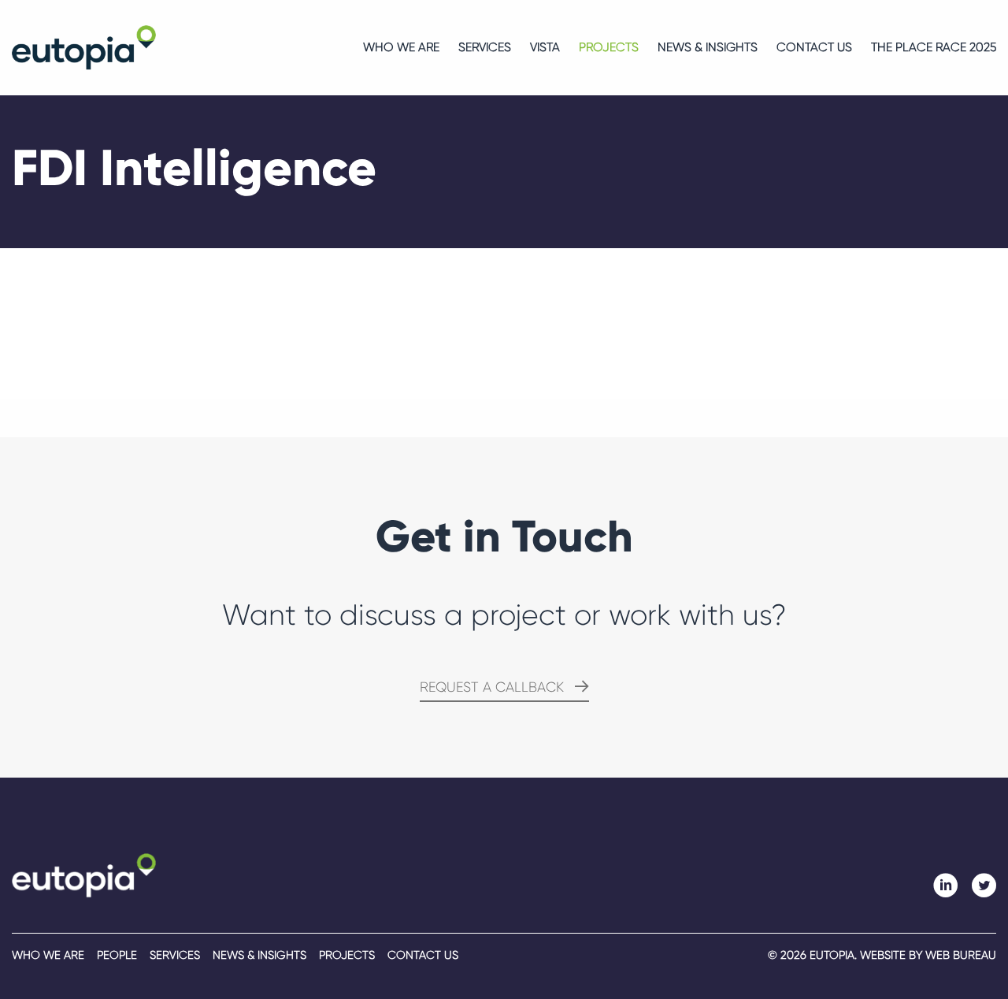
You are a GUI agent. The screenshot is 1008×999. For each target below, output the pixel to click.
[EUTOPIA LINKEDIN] (945, 885)
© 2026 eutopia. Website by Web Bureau (882, 954)
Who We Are (401, 48)
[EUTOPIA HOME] (84, 874)
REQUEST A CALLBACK (492, 687)
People (117, 954)
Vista (545, 48)
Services (484, 48)
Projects (609, 48)
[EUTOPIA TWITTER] (983, 885)
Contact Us (814, 48)
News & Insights (708, 48)
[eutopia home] (84, 46)
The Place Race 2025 (933, 48)
